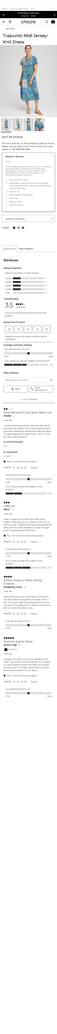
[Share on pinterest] (23, 228)
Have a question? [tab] (26, 249)
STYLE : (8, 161)
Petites (10, 29)
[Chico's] (28, 21)
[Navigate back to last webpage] (4, 29)
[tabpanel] (28, 478)
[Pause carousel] (54, 15)
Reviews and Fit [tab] (10, 249)
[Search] (46, 21)
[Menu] (3, 22)
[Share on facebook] (14, 228)
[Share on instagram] (18, 228)
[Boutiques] (10, 21)
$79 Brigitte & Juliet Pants (28, 13)
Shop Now (25, 15)
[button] (53, 21)
